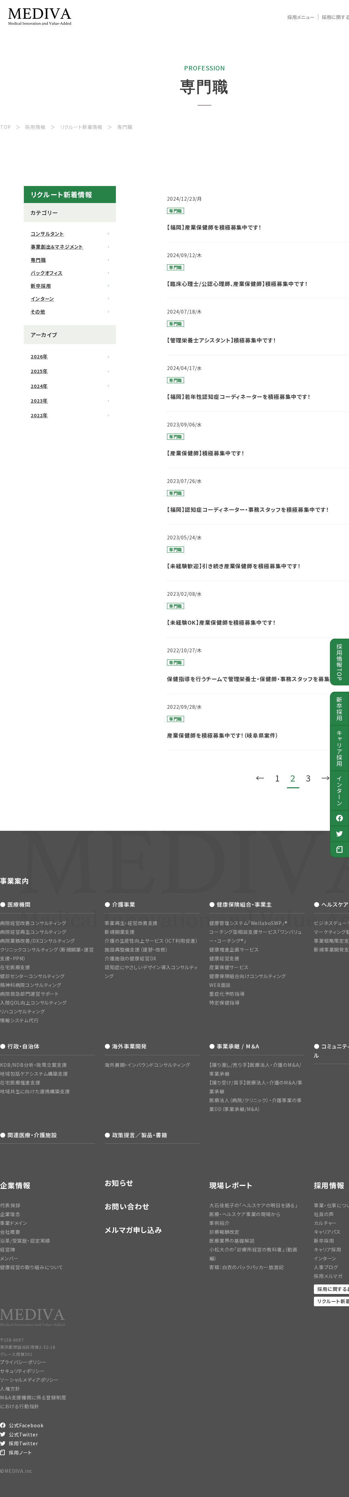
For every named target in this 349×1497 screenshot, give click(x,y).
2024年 (39, 386)
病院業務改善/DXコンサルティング (37, 940)
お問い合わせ (127, 1206)
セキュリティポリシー (22, 1370)
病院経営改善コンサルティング (33, 923)
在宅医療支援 (15, 967)
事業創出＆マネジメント (57, 246)
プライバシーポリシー (23, 1362)
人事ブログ (326, 1267)
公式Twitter (23, 1434)
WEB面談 (220, 984)
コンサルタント (47, 233)
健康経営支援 (224, 958)
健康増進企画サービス (234, 949)
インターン (339, 790)
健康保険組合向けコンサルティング (247, 976)
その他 (38, 311)
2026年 (39, 356)
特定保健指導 (224, 1002)
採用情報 (329, 1185)
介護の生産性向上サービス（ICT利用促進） (151, 940)
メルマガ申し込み (133, 1229)
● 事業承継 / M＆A (234, 1046)
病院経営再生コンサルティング (33, 931)
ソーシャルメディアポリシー (29, 1379)
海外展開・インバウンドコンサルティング (147, 1064)
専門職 (38, 259)
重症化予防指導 (227, 993)
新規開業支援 (120, 931)
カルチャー (325, 1223)
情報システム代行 (19, 1020)
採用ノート (20, 1452)
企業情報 (15, 1185)
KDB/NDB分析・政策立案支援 (33, 1064)
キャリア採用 (339, 748)
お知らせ (119, 1183)
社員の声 (324, 1214)
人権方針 (10, 1388)
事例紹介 (219, 1223)
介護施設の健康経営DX (130, 958)
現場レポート (231, 1185)
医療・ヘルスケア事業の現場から (244, 1214)
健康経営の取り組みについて (31, 1267)
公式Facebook (26, 1425)
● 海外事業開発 (126, 1046)
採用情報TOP (339, 662)
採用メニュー (301, 17)
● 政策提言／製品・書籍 (136, 1135)
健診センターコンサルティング (32, 976)
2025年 (39, 371)
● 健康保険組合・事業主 (240, 904)
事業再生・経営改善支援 (131, 923)
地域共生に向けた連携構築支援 (35, 1091)
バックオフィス (47, 272)
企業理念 (10, 1214)
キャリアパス (327, 1231)
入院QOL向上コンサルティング (33, 1002)
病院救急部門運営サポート (29, 993)
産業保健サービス (229, 967)
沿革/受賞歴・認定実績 (25, 1240)
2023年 (39, 400)
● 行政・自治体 (20, 1046)
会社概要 (10, 1231)
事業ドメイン (13, 1223)
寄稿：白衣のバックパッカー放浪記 (246, 1267)
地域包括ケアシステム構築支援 (34, 1073)
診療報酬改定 (224, 1231)
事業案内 (14, 881)
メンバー (9, 1258)
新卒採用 (339, 708)
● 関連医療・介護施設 (28, 1135)
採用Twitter (23, 1443)
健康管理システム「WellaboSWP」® (248, 923)
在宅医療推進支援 (20, 1082)
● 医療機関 (15, 904)
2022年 (39, 415)
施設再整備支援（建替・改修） (136, 949)
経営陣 (7, 1249)
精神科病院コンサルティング (30, 984)
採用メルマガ (328, 1276)
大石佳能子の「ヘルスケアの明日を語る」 (253, 1205)
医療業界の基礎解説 (232, 1240)
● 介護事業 (120, 904)
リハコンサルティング (22, 1011)
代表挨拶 (10, 1205)
